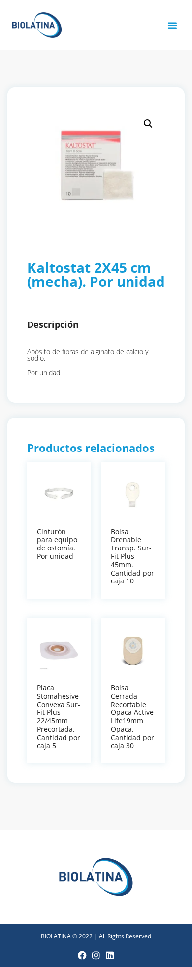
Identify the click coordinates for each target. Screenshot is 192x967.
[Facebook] (82, 955)
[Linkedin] (109, 955)
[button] (172, 25)
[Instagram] (96, 955)
